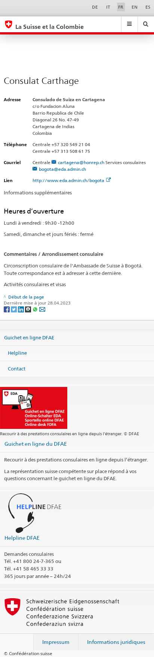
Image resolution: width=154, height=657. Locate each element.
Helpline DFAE (22, 538)
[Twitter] (14, 309)
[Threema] (28, 309)
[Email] (42, 309)
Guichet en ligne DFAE (29, 337)
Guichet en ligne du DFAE (35, 443)
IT (108, 7)
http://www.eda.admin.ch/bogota (68, 180)
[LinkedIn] (21, 309)
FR (120, 7)
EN (135, 7)
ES (147, 7)
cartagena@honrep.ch (81, 162)
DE (95, 7)
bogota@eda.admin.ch (62, 169)
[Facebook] (7, 309)
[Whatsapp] (35, 309)
